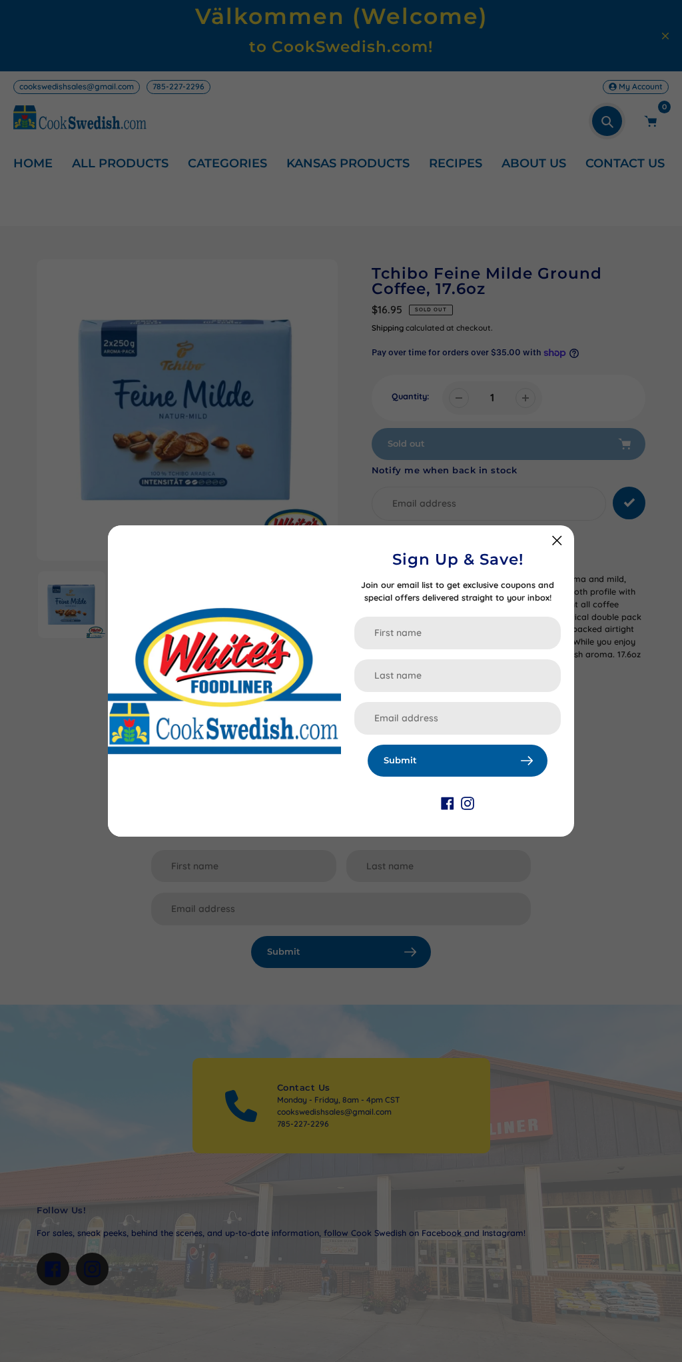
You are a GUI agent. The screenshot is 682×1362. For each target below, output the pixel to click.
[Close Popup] (557, 540)
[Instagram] (467, 802)
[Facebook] (447, 802)
